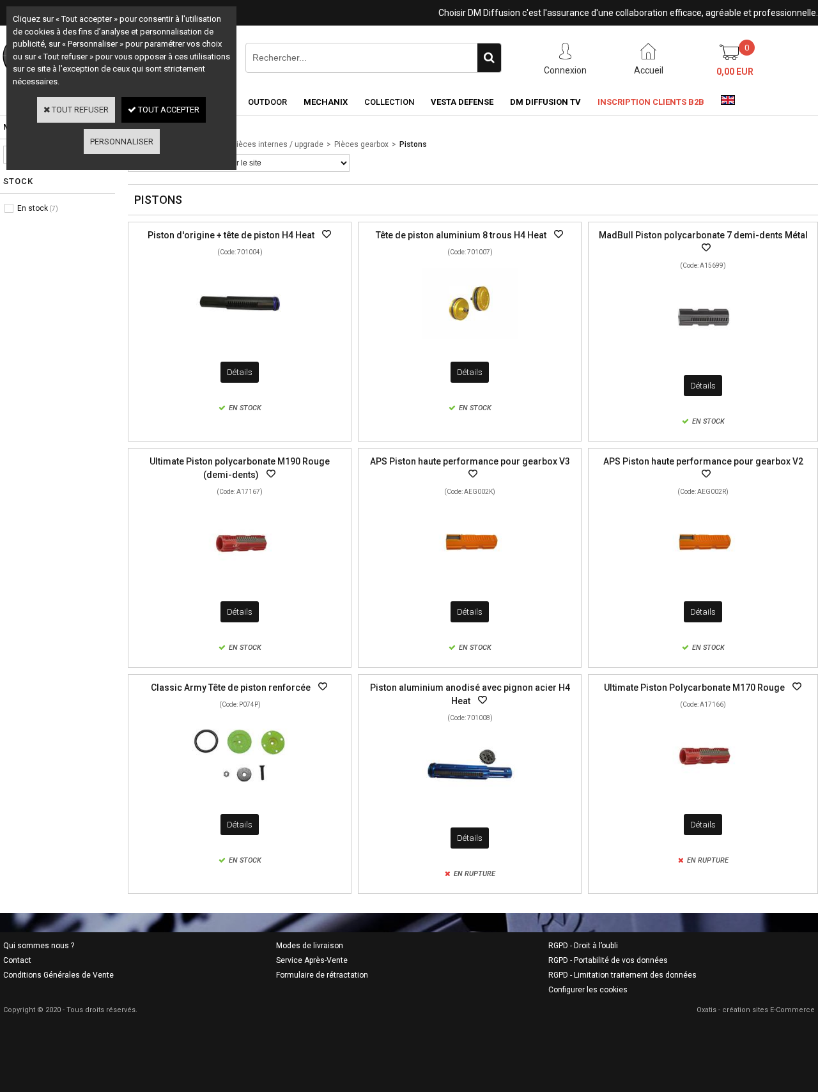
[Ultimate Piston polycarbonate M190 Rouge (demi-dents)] (239, 582)
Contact (17, 960)
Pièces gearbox (361, 144)
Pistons (413, 144)
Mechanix (326, 102)
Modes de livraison (309, 945)
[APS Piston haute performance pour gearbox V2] (703, 582)
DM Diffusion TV (545, 102)
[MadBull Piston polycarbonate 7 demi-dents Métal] (703, 355)
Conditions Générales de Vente (58, 975)
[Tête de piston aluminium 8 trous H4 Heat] (469, 342)
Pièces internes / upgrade (277, 144)
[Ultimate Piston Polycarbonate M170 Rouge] (703, 794)
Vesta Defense (462, 102)
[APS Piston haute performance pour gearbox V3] (469, 582)
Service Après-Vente (312, 960)
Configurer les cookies (588, 989)
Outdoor (267, 102)
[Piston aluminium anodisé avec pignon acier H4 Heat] (469, 808)
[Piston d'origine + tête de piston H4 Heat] (239, 342)
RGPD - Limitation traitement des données (622, 975)
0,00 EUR (734, 71)
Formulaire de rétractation (322, 975)
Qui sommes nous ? (38, 945)
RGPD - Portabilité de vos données (608, 960)
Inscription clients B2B (651, 102)
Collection (389, 102)
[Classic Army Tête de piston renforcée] (239, 794)
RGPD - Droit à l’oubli (583, 945)
